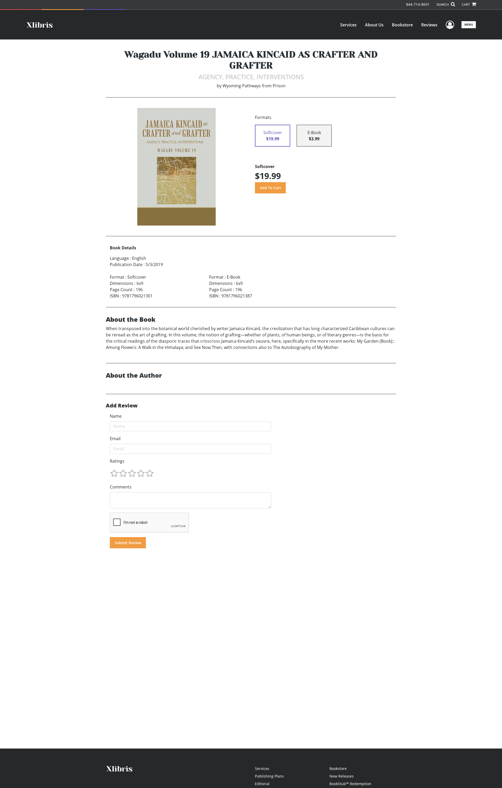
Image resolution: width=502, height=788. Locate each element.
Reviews (429, 25)
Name (116, 416)
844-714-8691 (418, 4)
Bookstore (402, 25)
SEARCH (443, 4)
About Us (374, 25)
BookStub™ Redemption (350, 783)
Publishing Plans (269, 776)
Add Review (122, 405)
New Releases (341, 776)
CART (466, 4)
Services (348, 25)
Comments (121, 487)
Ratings (117, 461)
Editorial (262, 783)
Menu (468, 24)
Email (115, 438)
